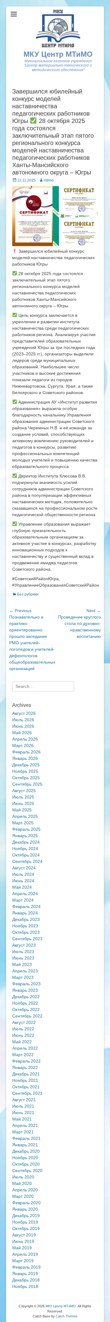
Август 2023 (24, 945)
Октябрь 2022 (26, 1009)
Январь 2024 (25, 912)
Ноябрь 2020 (25, 1157)
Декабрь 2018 (26, 1280)
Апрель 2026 (25, 739)
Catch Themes (67, 1316)
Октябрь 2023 (26, 932)
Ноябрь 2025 (25, 771)
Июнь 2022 (23, 1035)
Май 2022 (22, 1041)
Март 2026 (23, 745)
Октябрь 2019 (26, 1228)
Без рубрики (27, 594)
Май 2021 (22, 1119)
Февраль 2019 (26, 1267)
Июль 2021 (23, 1106)
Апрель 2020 (25, 1189)
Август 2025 (24, 790)
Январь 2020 (25, 1209)
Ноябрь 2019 (25, 1222)
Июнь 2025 (23, 803)
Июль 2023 (23, 951)
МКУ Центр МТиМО (58, 54)
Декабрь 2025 (26, 764)
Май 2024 (22, 887)
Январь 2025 (25, 835)
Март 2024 (23, 900)
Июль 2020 (23, 1176)
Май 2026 (22, 732)
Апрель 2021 (25, 1125)
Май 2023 (22, 964)
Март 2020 (23, 1196)
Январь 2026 (25, 758)
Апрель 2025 (25, 816)
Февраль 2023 (26, 983)
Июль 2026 (23, 719)
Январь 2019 (25, 1273)
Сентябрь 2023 (27, 938)
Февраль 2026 (26, 751)
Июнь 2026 (23, 726)
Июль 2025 (23, 797)
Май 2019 (22, 1247)
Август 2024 (24, 867)
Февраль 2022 (26, 1061)
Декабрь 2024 (26, 842)
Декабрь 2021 (26, 1073)
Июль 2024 (23, 874)
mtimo (49, 180)
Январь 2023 (25, 990)
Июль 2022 (23, 1028)
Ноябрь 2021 (25, 1080)
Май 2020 (22, 1183)
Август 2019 (24, 1234)
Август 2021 (24, 1099)
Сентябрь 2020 (27, 1170)
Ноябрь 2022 (25, 1003)
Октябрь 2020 (26, 1164)
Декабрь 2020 (26, 1151)
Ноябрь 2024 (25, 848)
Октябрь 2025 (26, 777)
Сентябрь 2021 (27, 1093)
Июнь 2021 (23, 1112)
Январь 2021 (25, 1144)
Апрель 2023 (25, 970)
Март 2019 (23, 1260)
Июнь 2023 (23, 958)
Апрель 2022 (25, 1048)
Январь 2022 (25, 1067)
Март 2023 (23, 977)
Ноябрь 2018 (25, 1286)
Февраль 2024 (26, 906)
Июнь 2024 (23, 880)
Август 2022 (24, 1022)
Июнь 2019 (23, 1241)
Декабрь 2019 (26, 1215)
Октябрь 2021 (26, 1086)
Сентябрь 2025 (27, 784)
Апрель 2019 (25, 1254)
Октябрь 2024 (26, 855)
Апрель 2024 (25, 893)
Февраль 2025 (26, 829)
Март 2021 (23, 1131)
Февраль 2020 (26, 1202)
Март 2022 (23, 1054)
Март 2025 (23, 822)
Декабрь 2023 (26, 919)
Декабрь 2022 (26, 996)
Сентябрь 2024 (27, 861)
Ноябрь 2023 (25, 925)
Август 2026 (24, 713)
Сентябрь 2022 (27, 1016)
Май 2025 (22, 809)
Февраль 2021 (26, 1138)
